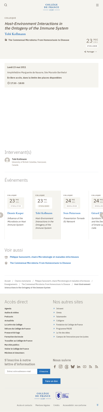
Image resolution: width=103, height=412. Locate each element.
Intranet (59, 308)
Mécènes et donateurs (14, 353)
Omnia (59, 312)
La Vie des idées (63, 333)
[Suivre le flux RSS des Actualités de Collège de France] (90, 367)
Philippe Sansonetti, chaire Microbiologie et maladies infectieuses (44, 257)
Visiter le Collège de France (17, 349)
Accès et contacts (24, 405)
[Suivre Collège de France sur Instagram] (61, 367)
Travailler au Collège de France (18, 341)
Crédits (56, 405)
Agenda (8, 308)
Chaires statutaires (23, 281)
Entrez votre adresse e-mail (19, 371)
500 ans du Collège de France (17, 328)
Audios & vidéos (12, 312)
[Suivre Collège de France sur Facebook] (55, 367)
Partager (90, 52)
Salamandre (61, 316)
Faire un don (51, 381)
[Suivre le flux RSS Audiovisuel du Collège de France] (96, 367)
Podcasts (9, 316)
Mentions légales (43, 405)
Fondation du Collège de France (69, 324)
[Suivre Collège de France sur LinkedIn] (78, 367)
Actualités (9, 320)
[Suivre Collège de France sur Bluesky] (73, 367)
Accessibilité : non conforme (74, 405)
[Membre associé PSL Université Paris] (62, 396)
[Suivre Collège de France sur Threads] (67, 367)
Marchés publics (12, 345)
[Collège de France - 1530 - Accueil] (51, 7)
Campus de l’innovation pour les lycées (72, 337)
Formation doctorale (14, 337)
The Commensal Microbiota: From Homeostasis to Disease (38, 40)
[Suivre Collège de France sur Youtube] (85, 367)
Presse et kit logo (12, 333)
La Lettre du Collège (13, 324)
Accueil (8, 281)
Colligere (60, 320)
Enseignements (11, 284)
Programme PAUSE (64, 328)
